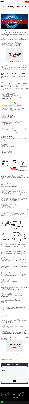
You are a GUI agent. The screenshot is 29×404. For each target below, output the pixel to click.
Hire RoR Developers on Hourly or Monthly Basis (7, 359)
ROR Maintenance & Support (15, 397)
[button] (14, 1)
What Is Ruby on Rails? (4, 355)
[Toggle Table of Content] (16, 354)
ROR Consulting (13, 394)
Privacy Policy (23, 402)
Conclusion (3, 358)
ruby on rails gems (8, 122)
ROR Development (13, 392)
